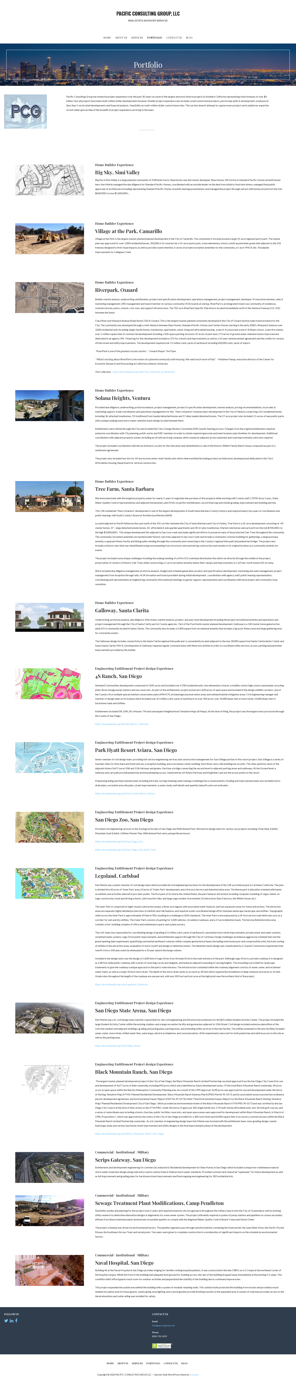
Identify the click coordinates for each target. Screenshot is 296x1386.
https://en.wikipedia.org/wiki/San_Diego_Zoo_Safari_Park (125, 849)
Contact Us (174, 37)
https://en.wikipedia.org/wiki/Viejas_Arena (117, 1045)
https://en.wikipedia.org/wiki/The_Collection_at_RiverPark (144, 371)
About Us (121, 37)
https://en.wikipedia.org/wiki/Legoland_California (121, 984)
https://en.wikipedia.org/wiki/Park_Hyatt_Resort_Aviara (125, 793)
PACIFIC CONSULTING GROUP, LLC (148, 13)
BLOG (189, 37)
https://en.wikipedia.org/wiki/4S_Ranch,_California (121, 723)
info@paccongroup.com (163, 1325)
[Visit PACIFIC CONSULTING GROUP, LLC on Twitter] (6, 1321)
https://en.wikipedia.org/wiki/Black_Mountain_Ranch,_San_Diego (129, 1133)
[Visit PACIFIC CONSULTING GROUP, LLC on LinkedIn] (11, 1321)
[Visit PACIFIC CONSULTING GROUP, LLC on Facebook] (16, 1321)
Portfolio (154, 37)
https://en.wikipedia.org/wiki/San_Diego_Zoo (119, 841)
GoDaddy (194, 1374)
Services (137, 37)
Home (107, 37)
